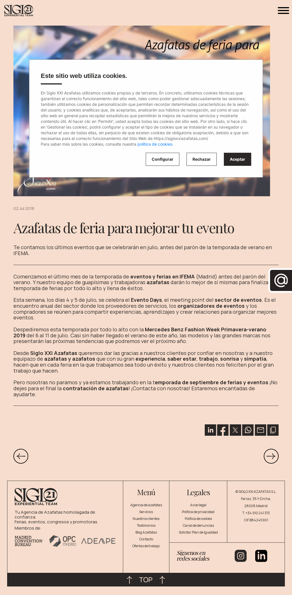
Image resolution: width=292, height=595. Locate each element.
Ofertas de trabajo (146, 546)
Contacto (146, 539)
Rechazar (201, 159)
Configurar (162, 159)
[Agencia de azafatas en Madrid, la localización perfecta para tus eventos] (271, 456)
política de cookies (154, 144)
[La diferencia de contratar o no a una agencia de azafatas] (20, 456)
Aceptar (237, 159)
